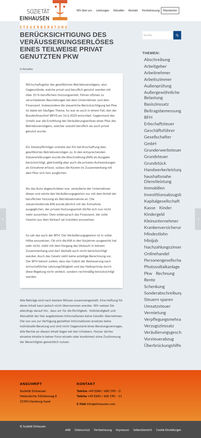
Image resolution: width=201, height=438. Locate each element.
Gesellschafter (157, 137)
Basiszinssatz (156, 104)
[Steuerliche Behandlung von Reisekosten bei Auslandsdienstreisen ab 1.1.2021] (3, 219)
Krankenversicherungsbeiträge (162, 227)
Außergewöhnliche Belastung (162, 95)
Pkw (148, 273)
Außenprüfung (157, 86)
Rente (149, 280)
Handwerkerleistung (162, 170)
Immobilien (154, 188)
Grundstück (155, 163)
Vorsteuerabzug (159, 339)
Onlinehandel (156, 254)
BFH (148, 117)
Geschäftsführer (159, 130)
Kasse (149, 208)
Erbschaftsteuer (159, 124)
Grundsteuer (156, 157)
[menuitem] (84, 10)
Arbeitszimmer (158, 79)
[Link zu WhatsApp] (178, 426)
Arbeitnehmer (157, 73)
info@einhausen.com (101, 404)
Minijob (151, 241)
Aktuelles (27, 69)
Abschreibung (157, 60)
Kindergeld (154, 214)
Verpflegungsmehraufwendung (162, 319)
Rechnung (165, 273)
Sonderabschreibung (162, 293)
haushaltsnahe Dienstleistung (157, 179)
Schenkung (154, 286)
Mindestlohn (156, 234)
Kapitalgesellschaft (162, 201)
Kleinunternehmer (161, 221)
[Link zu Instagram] (172, 426)
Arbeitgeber (155, 66)
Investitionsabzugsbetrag (162, 195)
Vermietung (155, 313)
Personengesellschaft (162, 260)
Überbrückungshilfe (162, 345)
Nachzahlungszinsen (162, 247)
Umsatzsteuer (157, 306)
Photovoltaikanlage (162, 267)
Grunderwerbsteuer (162, 150)
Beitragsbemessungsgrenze (162, 111)
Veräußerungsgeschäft (162, 332)
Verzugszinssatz (159, 326)
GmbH (150, 144)
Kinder (165, 208)
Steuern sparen (158, 299)
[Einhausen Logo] (43, 14)
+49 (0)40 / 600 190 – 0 (104, 391)
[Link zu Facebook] (166, 426)
